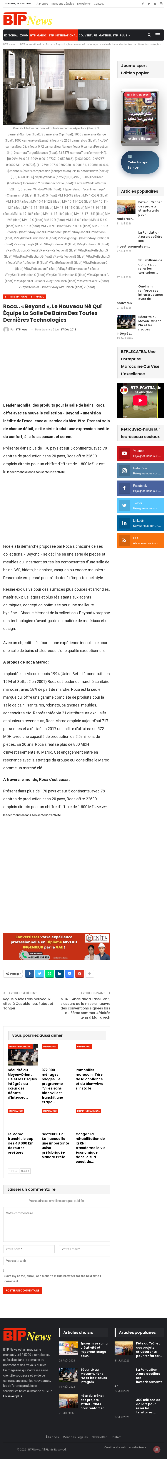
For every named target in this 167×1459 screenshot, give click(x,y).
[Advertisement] (56, 369)
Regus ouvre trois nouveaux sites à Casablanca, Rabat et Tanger (28, 1004)
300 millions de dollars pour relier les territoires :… (150, 266)
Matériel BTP (108, 35)
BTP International (62, 35)
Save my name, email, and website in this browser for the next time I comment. (52, 1278)
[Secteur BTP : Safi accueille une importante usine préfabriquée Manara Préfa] (57, 1119)
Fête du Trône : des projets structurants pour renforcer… (139, 210)
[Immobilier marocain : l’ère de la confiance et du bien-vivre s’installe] (91, 1055)
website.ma (139, 1447)
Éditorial (11, 35)
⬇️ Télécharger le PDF (138, 162)
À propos (42, 3)
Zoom (24, 35)
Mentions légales (63, 3)
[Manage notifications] (156, 1449)
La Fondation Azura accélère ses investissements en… (139, 239)
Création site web (115, 1447)
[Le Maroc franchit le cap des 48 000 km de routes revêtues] (23, 1119)
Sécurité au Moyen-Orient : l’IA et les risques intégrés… (139, 325)
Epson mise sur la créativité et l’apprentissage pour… (94, 1349)
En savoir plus (12, 1396)
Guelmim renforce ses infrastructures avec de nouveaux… (140, 294)
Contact (99, 3)
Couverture (88, 35)
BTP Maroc (38, 35)
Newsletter (84, 3)
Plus (123, 35)
